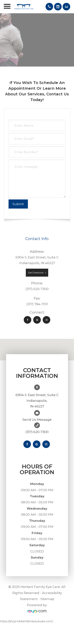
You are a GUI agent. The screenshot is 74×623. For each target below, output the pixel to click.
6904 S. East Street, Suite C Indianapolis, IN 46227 (37, 400)
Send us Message (37, 419)
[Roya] (37, 611)
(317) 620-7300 (37, 432)
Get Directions (35, 272)
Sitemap (47, 599)
